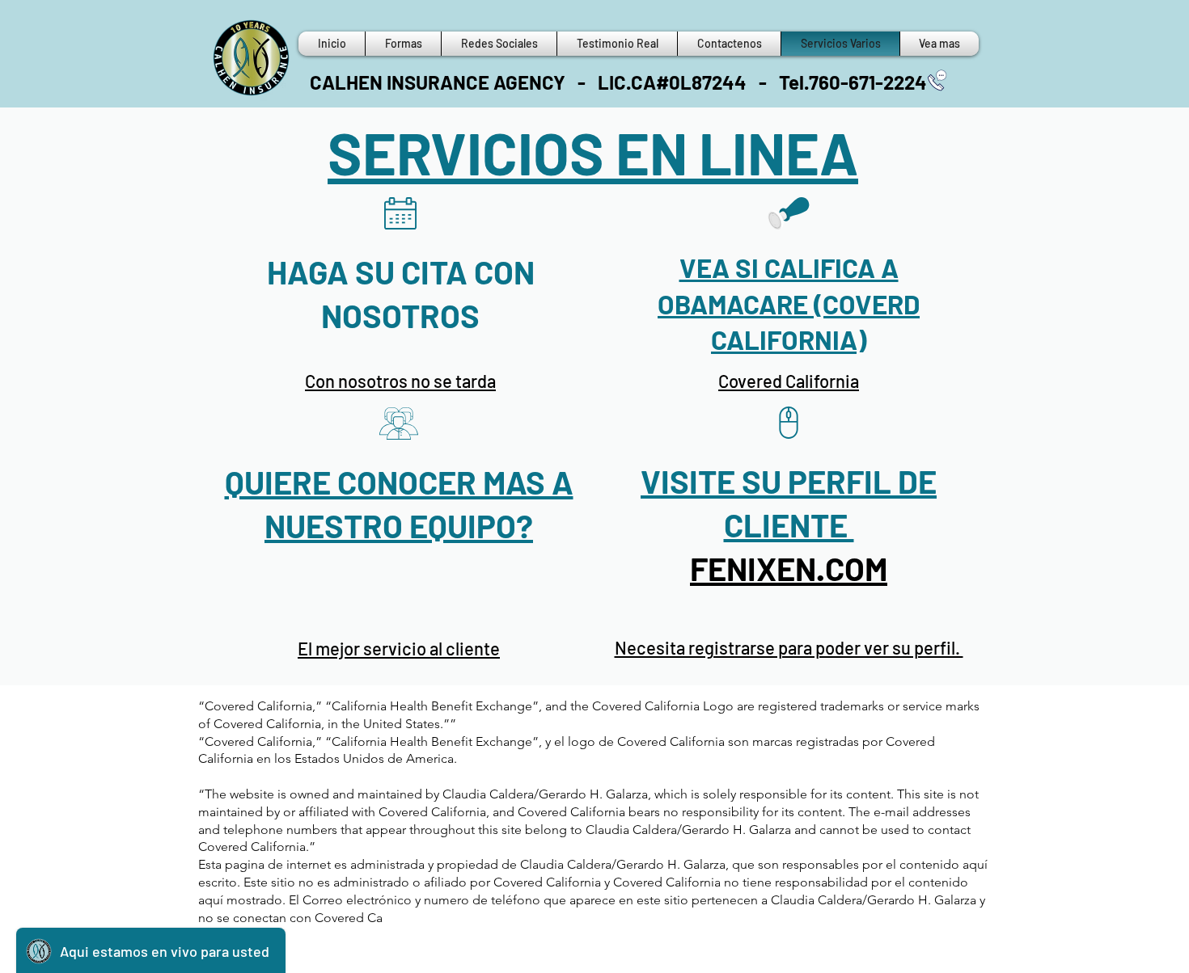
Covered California (788, 380)
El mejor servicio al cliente (399, 648)
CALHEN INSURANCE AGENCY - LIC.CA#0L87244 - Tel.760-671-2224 (618, 82)
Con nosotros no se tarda (400, 380)
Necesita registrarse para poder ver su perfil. (789, 647)
